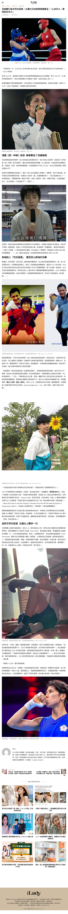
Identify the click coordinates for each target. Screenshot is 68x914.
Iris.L (14, 749)
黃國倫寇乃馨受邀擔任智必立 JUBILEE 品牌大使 (17, 836)
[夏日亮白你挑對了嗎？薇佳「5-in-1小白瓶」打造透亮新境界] (17, 795)
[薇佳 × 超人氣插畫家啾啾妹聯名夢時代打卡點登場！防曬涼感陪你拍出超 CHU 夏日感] (50, 851)
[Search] (65, 2)
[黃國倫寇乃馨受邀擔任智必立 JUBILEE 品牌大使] (17, 823)
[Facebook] (55, 2)
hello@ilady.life (45, 905)
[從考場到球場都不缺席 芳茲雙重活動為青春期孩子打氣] (17, 851)
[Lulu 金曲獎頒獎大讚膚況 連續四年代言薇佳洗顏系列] (50, 823)
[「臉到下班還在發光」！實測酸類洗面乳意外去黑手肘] (50, 795)
